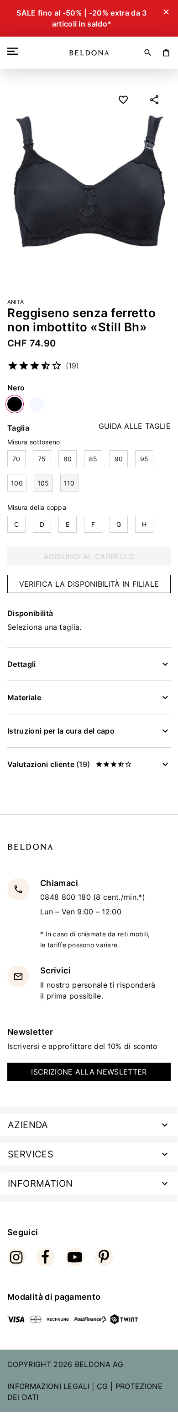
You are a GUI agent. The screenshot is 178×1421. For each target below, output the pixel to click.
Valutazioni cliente (48, 764)
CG (102, 1386)
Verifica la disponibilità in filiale (89, 584)
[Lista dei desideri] (123, 100)
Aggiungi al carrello (89, 556)
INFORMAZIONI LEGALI (48, 1386)
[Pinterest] (104, 1257)
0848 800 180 (66, 897)
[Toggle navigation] (14, 51)
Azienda (28, 1124)
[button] (154, 100)
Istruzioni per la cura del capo (61, 730)
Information (40, 1183)
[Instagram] (16, 1257)
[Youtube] (75, 1257)
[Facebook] (46, 1257)
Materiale (24, 697)
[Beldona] (89, 53)
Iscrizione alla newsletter (89, 1071)
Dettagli (21, 664)
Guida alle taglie (135, 426)
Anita (15, 301)
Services (30, 1154)
